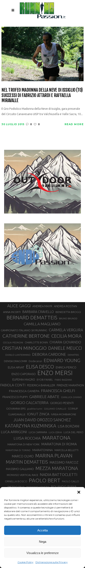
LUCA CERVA (55, 432)
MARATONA (56, 437)
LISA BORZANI (68, 426)
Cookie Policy (25, 562)
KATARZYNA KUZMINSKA (30, 425)
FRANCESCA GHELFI (58, 391)
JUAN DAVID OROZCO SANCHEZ (42, 420)
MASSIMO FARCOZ (64, 462)
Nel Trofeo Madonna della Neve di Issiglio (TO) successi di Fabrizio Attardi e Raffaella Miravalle (42, 95)
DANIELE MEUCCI (65, 348)
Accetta (42, 530)
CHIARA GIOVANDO (65, 342)
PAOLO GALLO (70, 481)
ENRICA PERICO (66, 367)
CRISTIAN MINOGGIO (24, 348)
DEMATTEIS (73, 355)
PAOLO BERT (44, 480)
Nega (42, 541)
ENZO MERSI (55, 373)
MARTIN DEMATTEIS (27, 461)
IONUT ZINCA (38, 414)
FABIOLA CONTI (12, 385)
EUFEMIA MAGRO (23, 379)
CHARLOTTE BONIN (36, 342)
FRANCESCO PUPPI (15, 397)
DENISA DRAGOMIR (15, 361)
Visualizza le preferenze (42, 553)
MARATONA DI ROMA (59, 444)
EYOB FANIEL (45, 379)
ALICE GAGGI (19, 305)
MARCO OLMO (23, 456)
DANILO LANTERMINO (18, 354)
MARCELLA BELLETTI (66, 450)
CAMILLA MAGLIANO (42, 324)
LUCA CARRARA (38, 432)
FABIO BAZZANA (63, 380)
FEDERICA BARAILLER (41, 385)
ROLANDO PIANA (64, 487)
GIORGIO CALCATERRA (29, 403)
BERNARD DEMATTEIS (32, 317)
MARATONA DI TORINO (18, 450)
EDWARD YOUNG (62, 360)
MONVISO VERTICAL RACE (22, 474)
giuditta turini (34, 409)
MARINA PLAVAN (53, 455)
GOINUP (73, 408)
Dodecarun (35, 361)
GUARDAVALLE (16, 414)
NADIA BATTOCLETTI (58, 474)
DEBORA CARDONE (49, 354)
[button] (79, 492)
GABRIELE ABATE (44, 396)
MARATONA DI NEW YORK (23, 444)
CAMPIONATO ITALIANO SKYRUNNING (24, 330)
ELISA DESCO (40, 366)
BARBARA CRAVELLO (38, 312)
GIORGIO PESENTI (62, 403)
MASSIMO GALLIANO (20, 469)
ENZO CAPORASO (24, 374)
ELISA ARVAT (16, 367)
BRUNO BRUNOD (68, 318)
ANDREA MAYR (42, 306)
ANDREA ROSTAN (65, 306)
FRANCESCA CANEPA (24, 391)
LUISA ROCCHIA (27, 438)
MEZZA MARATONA (56, 468)
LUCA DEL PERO (73, 432)
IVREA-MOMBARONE (63, 414)
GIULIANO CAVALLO (55, 408)
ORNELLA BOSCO (16, 481)
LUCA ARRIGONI (14, 432)
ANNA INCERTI (12, 312)
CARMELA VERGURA (66, 330)
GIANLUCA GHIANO (71, 397)
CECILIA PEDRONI (13, 342)
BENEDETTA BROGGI (68, 312)
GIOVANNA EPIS (16, 408)
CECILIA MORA (66, 335)
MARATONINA (42, 450)
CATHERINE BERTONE (26, 335)
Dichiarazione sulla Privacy (51, 562)
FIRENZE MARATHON (70, 385)
